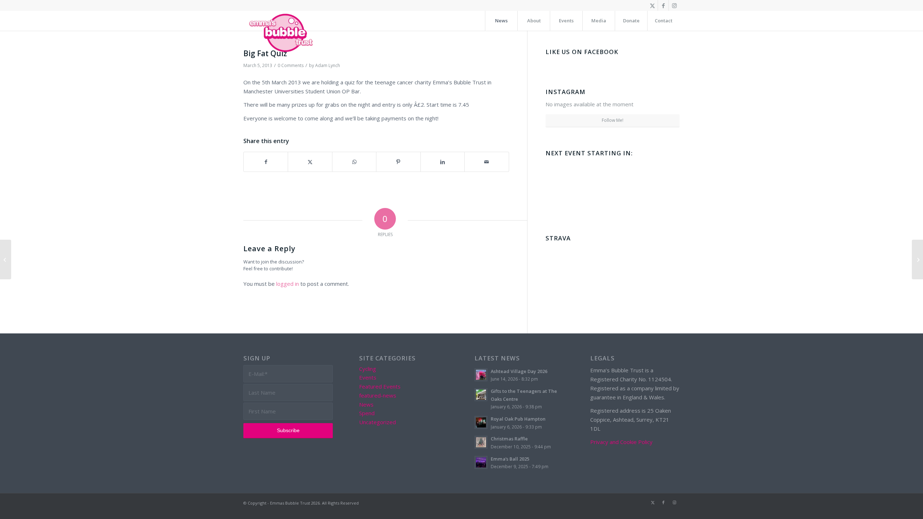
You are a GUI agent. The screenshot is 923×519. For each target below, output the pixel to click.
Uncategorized (377, 422)
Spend (367, 413)
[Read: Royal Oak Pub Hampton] (480, 422)
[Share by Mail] (486, 162)
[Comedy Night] (5, 259)
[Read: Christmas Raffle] (480, 442)
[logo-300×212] (281, 32)
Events (367, 377)
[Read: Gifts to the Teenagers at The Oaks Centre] (480, 394)
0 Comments (291, 65)
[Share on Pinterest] (398, 162)
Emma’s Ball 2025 (510, 459)
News (366, 404)
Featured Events (380, 386)
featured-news (377, 395)
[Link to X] (652, 5)
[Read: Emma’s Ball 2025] (480, 462)
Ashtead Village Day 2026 (519, 371)
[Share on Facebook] (266, 162)
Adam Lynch (327, 65)
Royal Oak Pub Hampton (518, 419)
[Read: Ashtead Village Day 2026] (480, 374)
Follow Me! (612, 120)
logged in (287, 283)
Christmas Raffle (509, 438)
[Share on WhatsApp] (354, 162)
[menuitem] (501, 21)
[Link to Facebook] (663, 5)
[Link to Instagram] (674, 5)
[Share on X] (310, 162)
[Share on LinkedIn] (442, 162)
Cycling (367, 368)
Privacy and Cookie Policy (621, 441)
